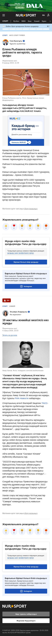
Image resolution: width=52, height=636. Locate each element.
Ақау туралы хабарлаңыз (26, 614)
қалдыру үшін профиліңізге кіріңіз (20, 253)
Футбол (16, 21)
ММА (24, 21)
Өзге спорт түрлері (17, 35)
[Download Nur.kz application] (26, 6)
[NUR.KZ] (26, 15)
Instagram (28, 286)
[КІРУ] (48, 15)
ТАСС (44, 403)
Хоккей (36, 21)
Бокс (30, 21)
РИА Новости (22, 398)
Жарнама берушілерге (26, 621)
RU (43, 15)
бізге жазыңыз (31, 209)
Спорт (5, 21)
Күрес (44, 21)
